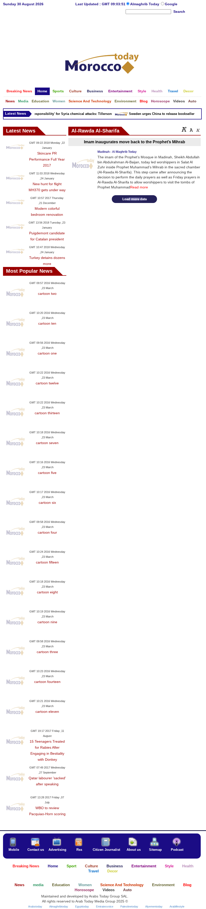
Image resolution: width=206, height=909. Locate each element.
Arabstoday (35, 906)
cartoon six (47, 503)
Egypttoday (82, 906)
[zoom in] (184, 129)
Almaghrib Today (145, 4)
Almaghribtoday (58, 906)
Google (171, 4)
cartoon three (47, 652)
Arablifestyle (177, 906)
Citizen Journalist (106, 850)
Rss (79, 850)
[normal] (190, 129)
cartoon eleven (47, 712)
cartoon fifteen (47, 562)
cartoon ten (47, 323)
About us (134, 850)
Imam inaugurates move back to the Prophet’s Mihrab (134, 142)
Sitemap (155, 850)
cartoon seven (47, 443)
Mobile (14, 850)
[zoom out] (197, 129)
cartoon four (47, 532)
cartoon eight (47, 592)
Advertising (57, 850)
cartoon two (47, 294)
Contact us (35, 850)
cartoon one (47, 353)
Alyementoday (154, 906)
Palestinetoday (129, 906)
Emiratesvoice (104, 906)
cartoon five (47, 473)
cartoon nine (47, 622)
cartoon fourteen (47, 682)
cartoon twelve (47, 383)
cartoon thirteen (47, 413)
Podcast (177, 850)
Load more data (134, 199)
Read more (139, 187)
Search (179, 12)
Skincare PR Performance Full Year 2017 (47, 159)
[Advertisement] (102, 31)
